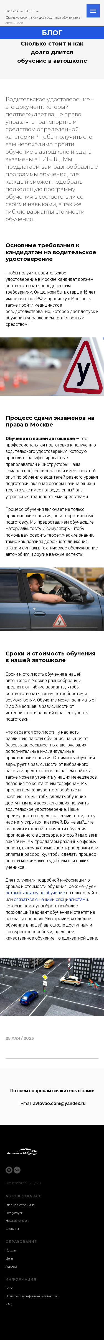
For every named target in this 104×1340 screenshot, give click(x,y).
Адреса (11, 1266)
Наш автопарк (17, 1220)
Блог (9, 1288)
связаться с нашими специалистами (51, 899)
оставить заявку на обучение (35, 892)
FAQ (9, 1304)
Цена (10, 1258)
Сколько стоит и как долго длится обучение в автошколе (43, 20)
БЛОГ (29, 11)
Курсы (11, 1250)
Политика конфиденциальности (32, 1296)
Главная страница (20, 1205)
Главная (12, 11)
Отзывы (12, 1229)
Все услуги (14, 1213)
